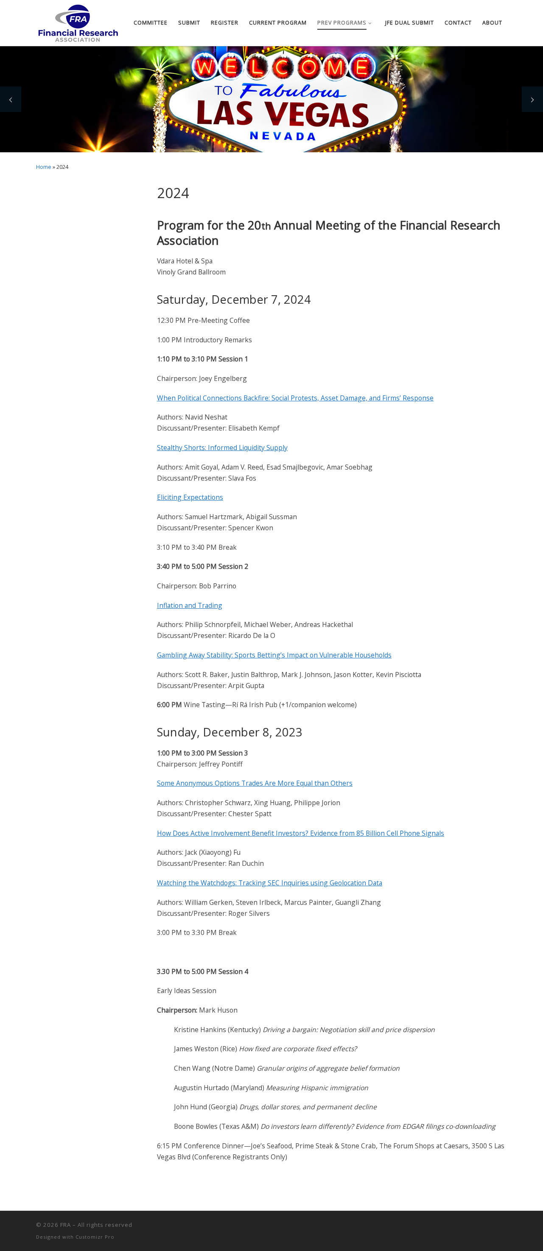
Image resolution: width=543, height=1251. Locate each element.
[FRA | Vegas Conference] (78, 21)
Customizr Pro (95, 1237)
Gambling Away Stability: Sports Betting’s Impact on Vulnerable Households (274, 655)
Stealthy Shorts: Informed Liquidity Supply (222, 447)
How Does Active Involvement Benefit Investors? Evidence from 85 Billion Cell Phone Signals (300, 833)
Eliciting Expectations (190, 497)
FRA (65, 1225)
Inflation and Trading (189, 605)
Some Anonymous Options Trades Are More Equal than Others (255, 783)
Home (43, 167)
